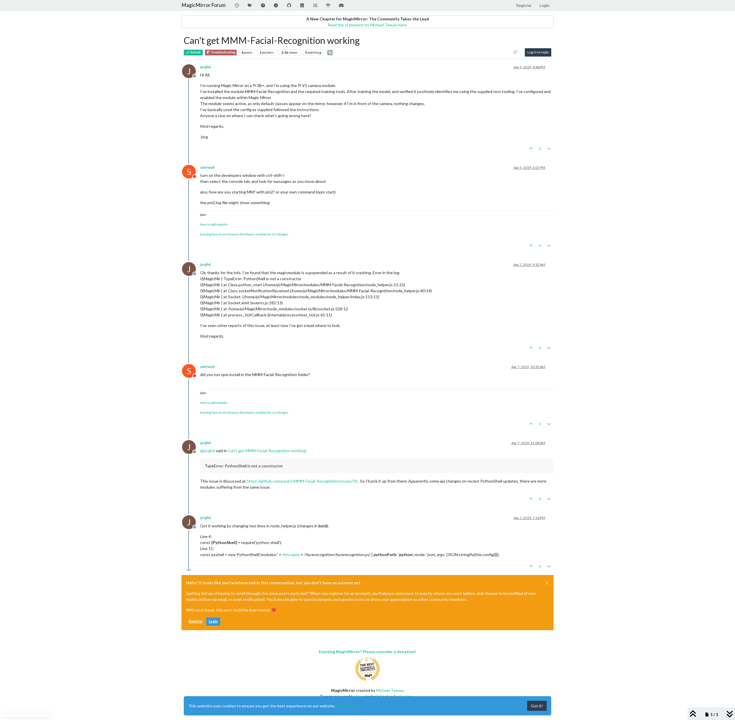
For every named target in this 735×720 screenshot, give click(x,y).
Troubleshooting (222, 52)
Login (213, 621)
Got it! (537, 705)
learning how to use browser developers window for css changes (244, 234)
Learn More (347, 705)
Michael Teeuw (389, 690)
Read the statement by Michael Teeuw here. (367, 24)
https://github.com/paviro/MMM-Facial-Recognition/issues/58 (302, 481)
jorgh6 (205, 67)
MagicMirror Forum (203, 5)
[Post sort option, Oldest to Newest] (515, 52)
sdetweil (207, 167)
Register (196, 621)
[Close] (547, 583)
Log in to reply (538, 52)
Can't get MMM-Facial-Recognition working (266, 450)
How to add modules (214, 224)
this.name (291, 554)
